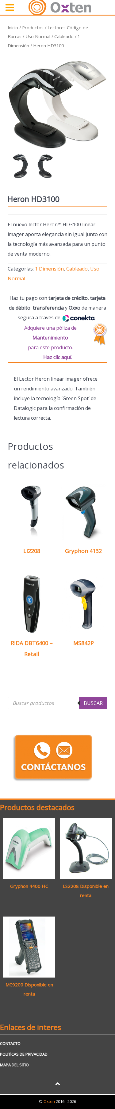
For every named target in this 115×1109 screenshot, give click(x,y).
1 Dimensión (49, 268)
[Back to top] (57, 1083)
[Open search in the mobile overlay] (57, 703)
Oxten (50, 1101)
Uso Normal (37, 36)
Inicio (13, 27)
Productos (33, 27)
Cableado (64, 36)
